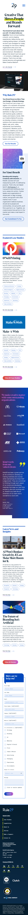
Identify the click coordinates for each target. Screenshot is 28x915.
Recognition (6, 585)
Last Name (6, 692)
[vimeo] (4, 870)
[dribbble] (22, 866)
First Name (7, 685)
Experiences (6, 300)
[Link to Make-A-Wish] (14, 322)
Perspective (6, 589)
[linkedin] (4, 866)
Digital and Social (20, 289)
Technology (15, 589)
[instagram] (17, 866)
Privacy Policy (11, 912)
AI (7, 737)
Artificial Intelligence (8, 289)
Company (10, 713)
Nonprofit (6, 350)
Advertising (15, 300)
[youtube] (8, 870)
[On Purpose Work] (6, 880)
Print (20, 293)
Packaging (6, 296)
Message (6, 777)
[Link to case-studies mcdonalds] (7, 407)
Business (15, 585)
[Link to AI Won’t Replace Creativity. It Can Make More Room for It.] (14, 542)
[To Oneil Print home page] (10, 898)
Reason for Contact (9, 769)
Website (10, 720)
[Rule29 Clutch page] (16, 880)
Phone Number (11, 706)
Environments (15, 296)
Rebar (4, 912)
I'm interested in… (13, 727)
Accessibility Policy (19, 912)
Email (5, 699)
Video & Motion (11, 751)
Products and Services (9, 286)
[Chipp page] (7, 891)
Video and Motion (8, 304)
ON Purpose (12, 187)
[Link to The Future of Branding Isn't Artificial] (14, 607)
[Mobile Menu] (22, 5)
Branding (6, 293)
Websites (13, 293)
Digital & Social (12, 744)
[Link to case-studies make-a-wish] (7, 416)
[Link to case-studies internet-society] (7, 434)
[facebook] (8, 866)
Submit (9, 794)
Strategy (19, 286)
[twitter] (13, 866)
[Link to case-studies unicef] (20, 416)
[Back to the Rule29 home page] (14, 5)
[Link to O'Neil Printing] (14, 248)
